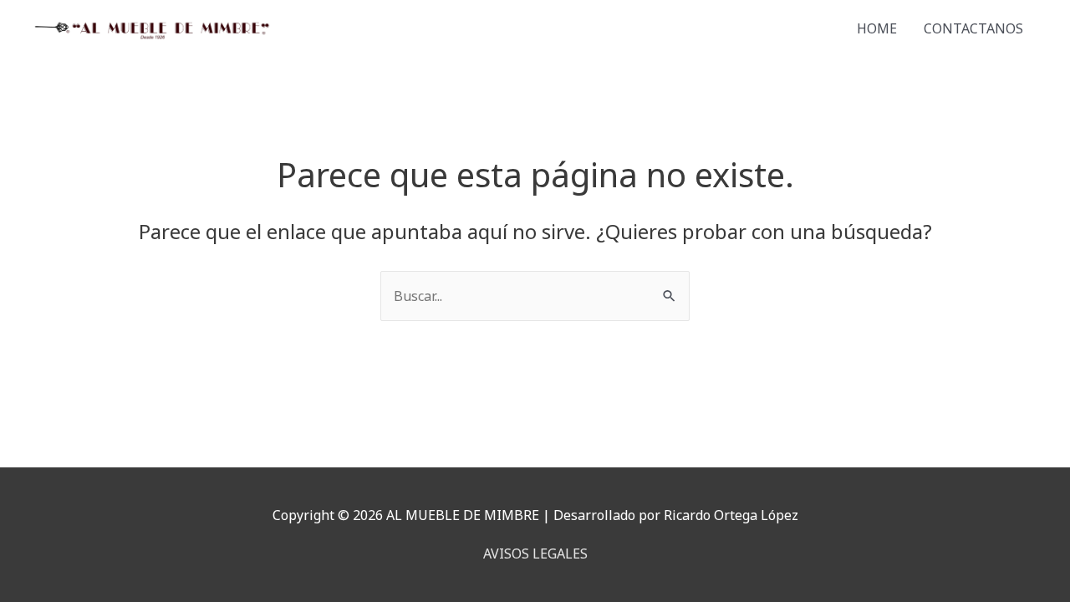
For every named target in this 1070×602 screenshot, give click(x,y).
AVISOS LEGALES (535, 553)
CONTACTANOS (973, 28)
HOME (877, 28)
